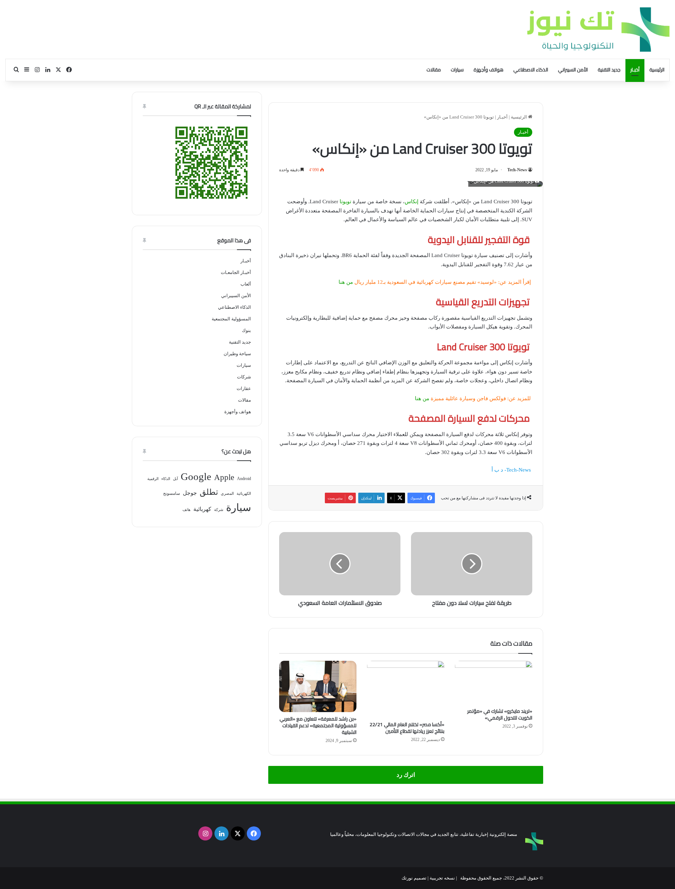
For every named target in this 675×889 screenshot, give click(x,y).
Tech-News (517, 169)
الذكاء (165, 479)
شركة (218, 510)
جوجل (190, 493)
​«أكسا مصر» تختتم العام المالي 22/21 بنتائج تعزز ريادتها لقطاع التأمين (406, 728)
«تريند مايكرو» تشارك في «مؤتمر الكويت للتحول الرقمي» (499, 714)
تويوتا (345, 201)
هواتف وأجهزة (488, 69)
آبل (175, 479)
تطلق (209, 492)
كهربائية (202, 509)
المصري (227, 493)
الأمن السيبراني (573, 69)
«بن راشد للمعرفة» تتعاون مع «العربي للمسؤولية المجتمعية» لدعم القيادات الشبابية (317, 725)
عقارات (244, 388)
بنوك (246, 330)
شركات (244, 376)
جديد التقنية (609, 69)
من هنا (346, 282)
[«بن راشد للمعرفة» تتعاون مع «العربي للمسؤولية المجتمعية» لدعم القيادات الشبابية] (317, 686)
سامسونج (171, 493)
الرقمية (153, 479)
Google (196, 476)
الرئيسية (656, 69)
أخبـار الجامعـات (236, 272)
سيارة (238, 507)
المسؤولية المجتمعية (231, 318)
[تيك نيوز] (598, 29)
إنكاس (411, 201)
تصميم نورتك (413, 878)
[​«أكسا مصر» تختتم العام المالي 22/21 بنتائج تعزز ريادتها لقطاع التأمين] (405, 689)
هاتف (186, 510)
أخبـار (634, 69)
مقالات (433, 69)
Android (244, 478)
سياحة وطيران (237, 353)
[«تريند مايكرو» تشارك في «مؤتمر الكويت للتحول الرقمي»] (493, 682)
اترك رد (406, 775)
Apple (224, 477)
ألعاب (245, 284)
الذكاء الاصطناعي (530, 69)
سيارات (457, 69)
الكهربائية (244, 493)
